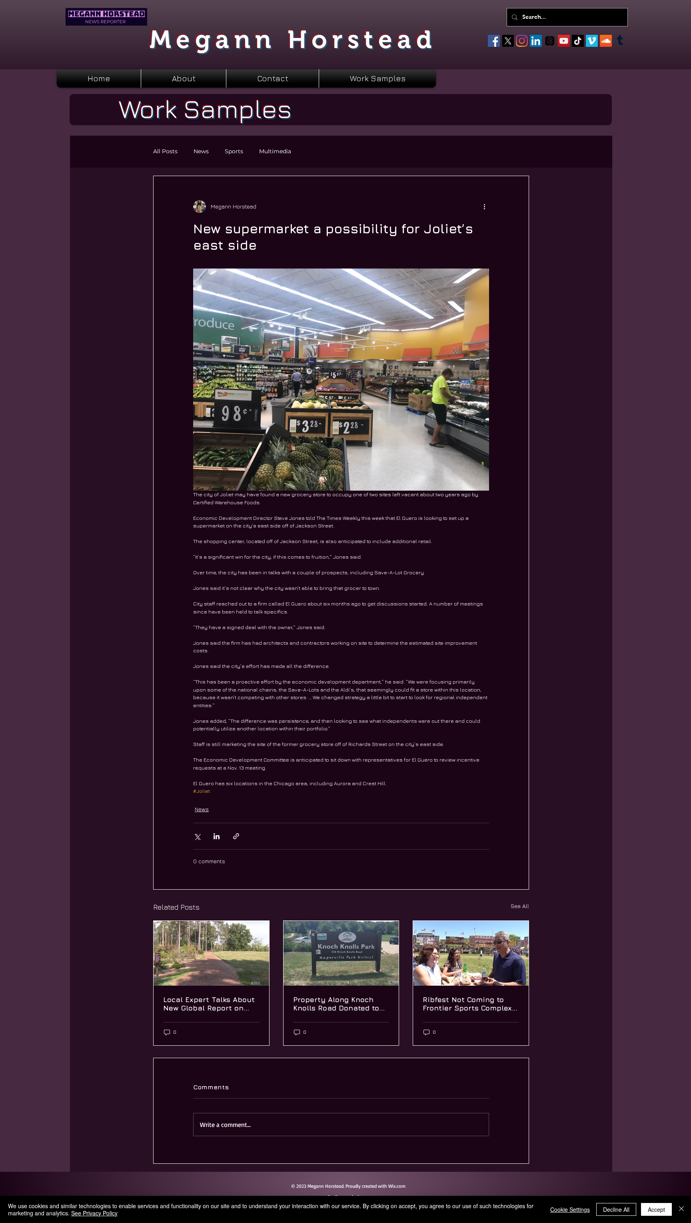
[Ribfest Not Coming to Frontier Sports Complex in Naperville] (471, 953)
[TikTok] (578, 41)
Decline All (616, 1209)
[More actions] (484, 206)
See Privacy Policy (94, 1213)
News (201, 151)
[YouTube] (564, 41)
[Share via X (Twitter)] (197, 836)
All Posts (165, 151)
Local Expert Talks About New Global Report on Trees (209, 1003)
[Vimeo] (592, 41)
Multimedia (275, 151)
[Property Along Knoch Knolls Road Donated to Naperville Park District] (341, 953)
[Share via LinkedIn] (216, 836)
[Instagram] (522, 41)
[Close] (681, 1209)
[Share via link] (236, 836)
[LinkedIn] (536, 41)
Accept (656, 1209)
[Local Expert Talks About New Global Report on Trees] (211, 953)
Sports (234, 151)
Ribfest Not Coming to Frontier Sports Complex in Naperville (467, 1003)
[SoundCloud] (606, 41)
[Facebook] (494, 41)
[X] (508, 41)
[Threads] (550, 41)
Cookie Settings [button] (570, 1209)
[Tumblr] (620, 41)
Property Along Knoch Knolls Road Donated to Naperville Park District (336, 1003)
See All (520, 905)
